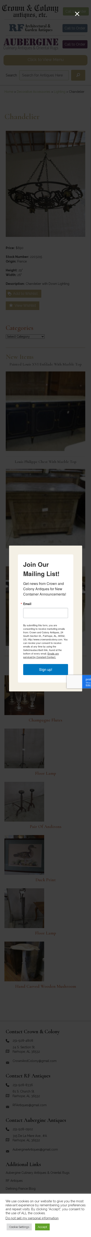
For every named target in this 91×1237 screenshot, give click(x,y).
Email (27, 603)
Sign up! (45, 669)
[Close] (77, 14)
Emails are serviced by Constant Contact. (41, 655)
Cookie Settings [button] (19, 1227)
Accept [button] (42, 1227)
